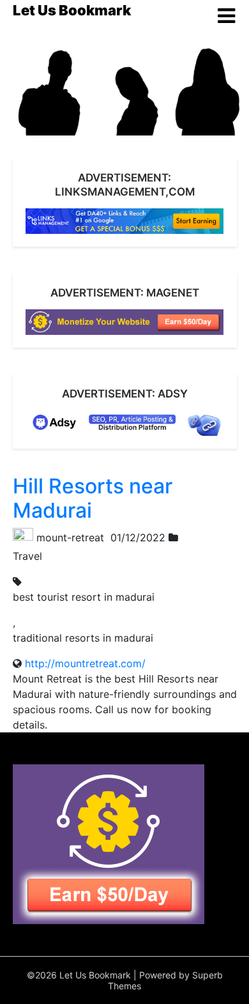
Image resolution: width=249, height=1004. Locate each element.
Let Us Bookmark (72, 10)
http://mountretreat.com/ (85, 663)
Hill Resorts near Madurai (92, 498)
